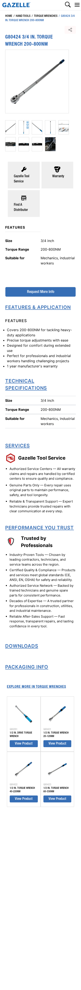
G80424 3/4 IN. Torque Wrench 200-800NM (40, 18)
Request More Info (40, 292)
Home (8, 16)
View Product (23, 743)
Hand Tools (22, 16)
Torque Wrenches (44, 16)
